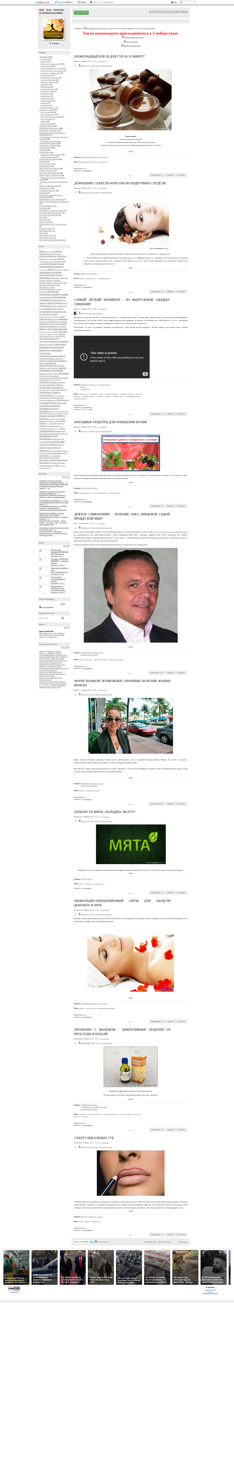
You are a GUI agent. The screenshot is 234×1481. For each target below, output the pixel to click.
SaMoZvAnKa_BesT (52, 657)
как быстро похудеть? (53, 284)
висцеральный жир (47, 254)
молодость (60, 336)
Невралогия (45, 105)
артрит (48, 251)
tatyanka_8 (43, 666)
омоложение (50, 363)
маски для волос (60, 327)
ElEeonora (43, 651)
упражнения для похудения (48, 437)
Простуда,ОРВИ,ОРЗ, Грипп (51, 69)
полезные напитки (54, 385)
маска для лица (53, 324)
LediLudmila (43, 655)
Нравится (170, 175)
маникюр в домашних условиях (53, 322)
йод (62, 283)
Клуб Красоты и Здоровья (40, 13)
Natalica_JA (53, 655)
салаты (56, 411)
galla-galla (58, 661)
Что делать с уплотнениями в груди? (58, 579)
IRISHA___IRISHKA (46, 653)
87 (161, 1242)
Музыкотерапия (46, 101)
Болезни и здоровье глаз (50, 73)
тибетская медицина (52, 428)
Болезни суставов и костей (50, 64)
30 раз (85, 285)
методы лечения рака (116, 659)
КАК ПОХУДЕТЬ (45, 164)
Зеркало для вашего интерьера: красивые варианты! (52, 493)
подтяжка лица (56, 380)
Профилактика (46, 66)
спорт (42, 426)
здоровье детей (58, 278)
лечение (54, 314)
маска (42, 324)
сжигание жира (54, 419)
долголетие (58, 270)
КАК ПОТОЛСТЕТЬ (46, 238)
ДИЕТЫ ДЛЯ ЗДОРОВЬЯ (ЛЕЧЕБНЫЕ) (54, 202)
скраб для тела (90, 1008)
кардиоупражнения (46, 289)
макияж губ (95, 1221)
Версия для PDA (210, 1290)
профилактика (51, 400)
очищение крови (113, 493)
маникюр (62, 319)
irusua (41, 663)
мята (80, 884)
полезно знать (48, 382)
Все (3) (66, 627)
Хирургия (44, 103)
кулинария (45, 311)
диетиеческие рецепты (46, 262)
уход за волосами (55, 441)
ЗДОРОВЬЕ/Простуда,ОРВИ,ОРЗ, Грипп (94, 1107)
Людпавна (51, 676)
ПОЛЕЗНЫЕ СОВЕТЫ (47, 146)
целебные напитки (48, 460)
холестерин (54, 458)
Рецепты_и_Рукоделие (48, 637)
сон (48, 423)
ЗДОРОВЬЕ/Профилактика (89, 1105)
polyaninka (51, 665)
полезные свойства (59, 390)
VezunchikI (60, 659)
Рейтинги (83, 2)
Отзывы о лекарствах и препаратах (54, 182)
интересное (44, 283)
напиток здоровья (46, 345)
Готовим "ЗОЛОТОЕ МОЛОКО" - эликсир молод (59, 561)
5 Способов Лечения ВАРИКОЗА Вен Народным (59, 552)
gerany (64, 661)
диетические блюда (53, 264)
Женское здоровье (47, 82)
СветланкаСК (44, 684)
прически (60, 398)
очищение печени (46, 374)
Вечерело (59, 672)
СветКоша (62, 682)
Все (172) (65, 477)
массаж (62, 329)
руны (52, 411)
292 (154, 1242)
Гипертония (45, 94)
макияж (43, 319)
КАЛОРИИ (43, 220)
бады (53, 251)
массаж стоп (43, 334)
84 (169, 1242)
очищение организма (51, 370)
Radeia (42, 657)
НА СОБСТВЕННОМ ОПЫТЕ (50, 213)
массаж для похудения (46, 332)
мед (49, 334)
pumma (58, 665)
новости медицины (57, 361)
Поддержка (172, 2)
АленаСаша (44, 668)
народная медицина (99, 493)
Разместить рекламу (210, 1293)
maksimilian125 (56, 663)
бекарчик (42, 687)
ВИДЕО (42, 162)
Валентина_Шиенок (47, 672)
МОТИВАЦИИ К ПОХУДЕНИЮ (50, 200)
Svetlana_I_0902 (49, 659)
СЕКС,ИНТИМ (44, 222)
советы (42, 423)
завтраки (66, 270)
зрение (42, 280)
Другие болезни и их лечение (51, 71)
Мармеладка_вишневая (48, 678)
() (162, 175)
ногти (41, 363)
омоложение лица (48, 365)
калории (51, 287)
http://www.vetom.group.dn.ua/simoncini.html (170, 532)
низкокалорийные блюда (52, 356)
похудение (45, 395)
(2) (63, 556)
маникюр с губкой (97, 394)
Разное (43, 62)
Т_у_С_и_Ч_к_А (45, 685)
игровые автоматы (53, 281)
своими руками (47, 416)
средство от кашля (125, 1114)
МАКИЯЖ (43, 193)
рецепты (47, 403)
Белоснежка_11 (51, 670)
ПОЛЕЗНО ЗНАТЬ (46, 126)
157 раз (85, 666)
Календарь (183, 1242)
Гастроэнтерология (48, 80)
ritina (63, 665)
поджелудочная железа (59, 378)
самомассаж (52, 413)
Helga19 (58, 651)
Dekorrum (84, 313)
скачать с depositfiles (57, 421)
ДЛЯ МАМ (43, 208)
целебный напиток (46, 466)
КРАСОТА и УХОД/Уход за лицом (92, 1217)
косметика (53, 291)
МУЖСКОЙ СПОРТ (46, 236)
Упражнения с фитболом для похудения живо (58, 588)
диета (61, 259)
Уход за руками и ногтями (50, 117)
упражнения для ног (59, 434)
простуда (42, 400)
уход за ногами (54, 451)
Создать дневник (81, 12)
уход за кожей (47, 444)
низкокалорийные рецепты (51, 358)
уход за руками (54, 453)
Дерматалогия (46, 98)
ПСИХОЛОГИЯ (45, 188)
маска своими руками (52, 325)
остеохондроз (51, 368)
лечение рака (87, 659)
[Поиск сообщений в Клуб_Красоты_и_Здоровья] (62, 604)
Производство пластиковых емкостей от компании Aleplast (51, 482)
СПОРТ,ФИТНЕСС (46, 171)
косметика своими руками (53, 294)
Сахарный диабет (47, 89)
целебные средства (57, 463)
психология (62, 400)
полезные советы (50, 392)
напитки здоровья (59, 341)
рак (40, 403)
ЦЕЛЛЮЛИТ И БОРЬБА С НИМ (51, 211)
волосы (43, 256)
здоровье (45, 277)
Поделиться (181, 175)
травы (62, 428)
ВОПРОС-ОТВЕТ (45, 229)
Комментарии (59, 10)
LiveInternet (43, 2)
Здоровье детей (46, 92)
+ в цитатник (102, 61)
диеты (50, 269)
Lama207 (57, 653)
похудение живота (59, 395)
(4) (64, 593)
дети (55, 259)
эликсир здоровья (45, 468)
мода (62, 334)
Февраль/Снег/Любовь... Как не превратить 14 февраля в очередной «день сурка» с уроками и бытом (53, 516)
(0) (66, 483)
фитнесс (57, 456)
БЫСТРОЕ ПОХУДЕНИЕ (48, 215)
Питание (43, 59)
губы (80, 1221)
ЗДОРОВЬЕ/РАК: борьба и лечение (92, 652)
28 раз (85, 168)
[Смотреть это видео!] (45, 553)
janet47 (47, 663)
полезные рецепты (45, 390)
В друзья (55, 43)
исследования (55, 283)
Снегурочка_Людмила (58, 684)
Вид (176, 3)
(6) (64, 565)
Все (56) (66, 546)
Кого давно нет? (45, 633)
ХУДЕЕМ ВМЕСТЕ (46, 206)
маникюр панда (118, 396)
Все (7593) (65, 647)
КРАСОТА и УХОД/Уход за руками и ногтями (95, 385)
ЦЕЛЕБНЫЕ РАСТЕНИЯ (48, 159)
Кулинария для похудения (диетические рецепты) (50, 142)
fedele (51, 661)
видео (58, 251)
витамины (58, 254)
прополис (82, 1114)
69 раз (85, 1123)
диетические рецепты (51, 266)
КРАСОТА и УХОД (46, 110)
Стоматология (46, 75)
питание (64, 373)
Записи (41, 10)
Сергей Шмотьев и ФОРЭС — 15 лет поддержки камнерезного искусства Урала (53, 502)
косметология (45, 297)
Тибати (55, 685)
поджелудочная (44, 378)
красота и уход (54, 308)
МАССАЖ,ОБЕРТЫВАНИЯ (49, 173)
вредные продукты (57, 256)
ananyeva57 (43, 661)
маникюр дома (84, 394)
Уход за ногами (46, 124)
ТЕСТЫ (42, 233)
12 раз (85, 1015)
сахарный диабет (62, 413)
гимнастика (43, 259)
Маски (42, 251)
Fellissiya (51, 651)
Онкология (44, 85)
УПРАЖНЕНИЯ (45, 148)
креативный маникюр (133, 396)
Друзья (49, 10)
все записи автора (105, 66)
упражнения (46, 431)
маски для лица (48, 329)
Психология (45, 96)
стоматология (52, 426)
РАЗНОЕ (42, 150)
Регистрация (61, 2)
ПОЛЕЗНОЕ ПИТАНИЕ (48, 131)
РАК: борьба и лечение (49, 78)
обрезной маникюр (112, 394)
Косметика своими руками (50, 155)
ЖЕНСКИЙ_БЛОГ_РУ (47, 635)
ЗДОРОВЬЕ (43, 57)
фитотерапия (44, 458)
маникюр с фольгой (104, 396)
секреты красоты (103, 278)
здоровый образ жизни (50, 275)
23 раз (85, 405)
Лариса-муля (60, 674)
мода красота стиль (47, 336)
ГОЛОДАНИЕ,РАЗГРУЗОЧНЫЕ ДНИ (53, 224)
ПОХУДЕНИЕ (44, 166)
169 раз (85, 499)
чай (56, 465)
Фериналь (62, 685)
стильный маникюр (80, 398)
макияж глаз (53, 319)
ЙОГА (41, 218)
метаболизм (55, 334)
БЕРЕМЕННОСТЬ (46, 231)
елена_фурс (51, 687)
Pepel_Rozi (62, 655)
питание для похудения (49, 376)
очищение (61, 368)
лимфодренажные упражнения (49, 317)
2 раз (84, 797)
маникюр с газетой (126, 394)
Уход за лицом (46, 112)
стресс (61, 426)
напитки (43, 338)
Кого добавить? (59, 633)
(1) (48, 519)
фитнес (50, 456)
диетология (43, 270)
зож (66, 278)
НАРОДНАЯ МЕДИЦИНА (48, 128)
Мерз (60, 678)
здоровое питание (50, 272)
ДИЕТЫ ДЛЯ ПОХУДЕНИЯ (49, 169)
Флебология (45, 87)
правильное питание (47, 398)
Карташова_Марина (47, 674)
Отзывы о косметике (48, 157)
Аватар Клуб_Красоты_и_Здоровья (53, 29)
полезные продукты (51, 387)
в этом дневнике (47, 607)
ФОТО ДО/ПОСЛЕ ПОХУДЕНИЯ (51, 240)
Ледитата (43, 676)
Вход (70, 2)
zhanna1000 (56, 666)
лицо (62, 317)
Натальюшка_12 (45, 680)
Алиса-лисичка (54, 668)
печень (55, 374)
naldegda (42, 665)
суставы (42, 429)
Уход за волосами (47, 115)
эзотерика (62, 466)
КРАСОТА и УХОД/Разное (89, 274)
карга (59, 687)
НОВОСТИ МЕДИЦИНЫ (48, 186)
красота (52, 303)
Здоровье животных (48, 108)
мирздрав (60, 635)
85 (167, 1242)
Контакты (210, 1291)
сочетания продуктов (57, 423)
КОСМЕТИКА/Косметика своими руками (94, 157)
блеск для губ (102, 162)
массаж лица (60, 332)
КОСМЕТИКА (44, 152)
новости (43, 361)
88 (159, 1242)
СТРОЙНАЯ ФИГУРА (47, 191)
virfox (50, 666)
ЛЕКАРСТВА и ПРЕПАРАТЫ (50, 175)
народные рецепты (85, 493)
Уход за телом (45, 119)
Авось (95, 2)
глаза (50, 259)
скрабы (81, 1008)
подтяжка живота (45, 380)
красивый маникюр (88, 396)
